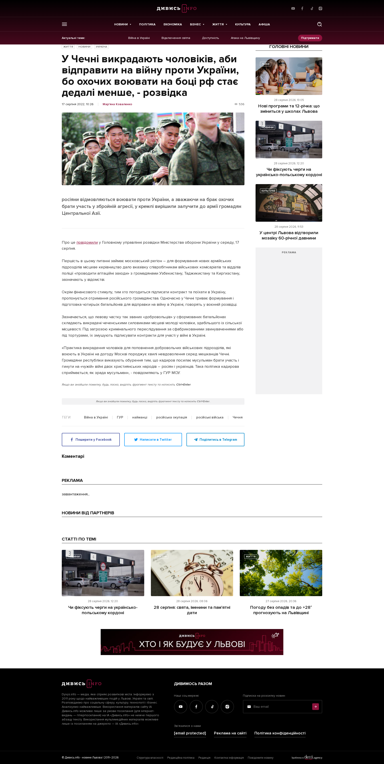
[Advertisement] (289, 323)
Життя (218, 24)
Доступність (210, 38)
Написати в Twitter (156, 440)
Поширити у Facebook (94, 440)
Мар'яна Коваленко (117, 104)
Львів (266, 64)
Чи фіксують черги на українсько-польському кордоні (289, 172)
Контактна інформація (229, 758)
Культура (243, 24)
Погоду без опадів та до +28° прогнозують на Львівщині (281, 610)
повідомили (87, 242)
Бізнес (195, 24)
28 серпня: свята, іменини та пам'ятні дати (192, 610)
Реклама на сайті (230, 733)
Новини (121, 24)
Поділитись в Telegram (218, 440)
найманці (139, 417)
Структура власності (150, 758)
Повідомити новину (260, 758)
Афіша (264, 24)
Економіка (173, 24)
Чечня (238, 417)
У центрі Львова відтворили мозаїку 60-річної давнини (289, 235)
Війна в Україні (139, 38)
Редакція (204, 758)
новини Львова (92, 757)
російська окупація (171, 417)
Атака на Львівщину (245, 38)
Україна (101, 46)
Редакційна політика (180, 758)
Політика (147, 24)
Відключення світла (176, 38)
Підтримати (310, 38)
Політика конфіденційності (280, 733)
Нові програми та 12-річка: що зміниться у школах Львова (289, 108)
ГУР (120, 417)
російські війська (210, 417)
